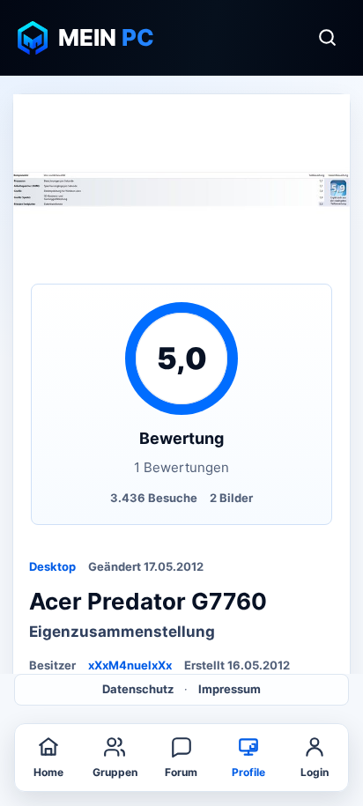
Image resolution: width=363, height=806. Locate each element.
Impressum (229, 689)
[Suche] (327, 38)
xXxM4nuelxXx (130, 665)
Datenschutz (138, 689)
